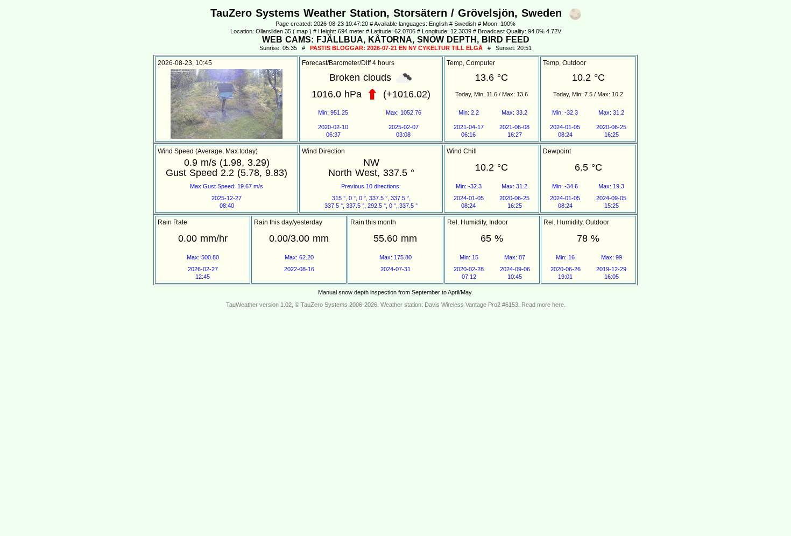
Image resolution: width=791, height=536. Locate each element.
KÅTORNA (390, 39)
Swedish (465, 23)
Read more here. (543, 304)
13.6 (484, 77)
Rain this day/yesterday (288, 222)
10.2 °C (588, 77)
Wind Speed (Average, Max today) (208, 151)
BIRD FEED (505, 39)
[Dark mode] (575, 14)
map (302, 31)
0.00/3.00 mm (299, 238)
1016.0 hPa (337, 93)
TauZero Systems (324, 304)
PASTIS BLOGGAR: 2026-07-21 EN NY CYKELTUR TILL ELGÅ (396, 48)
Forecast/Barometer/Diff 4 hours (348, 63)
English (438, 23)
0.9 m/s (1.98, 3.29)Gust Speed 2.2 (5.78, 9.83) (226, 167)
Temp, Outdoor (564, 63)
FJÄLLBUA (339, 39)
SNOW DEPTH (447, 39)
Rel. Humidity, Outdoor (576, 222)
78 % (588, 238)
